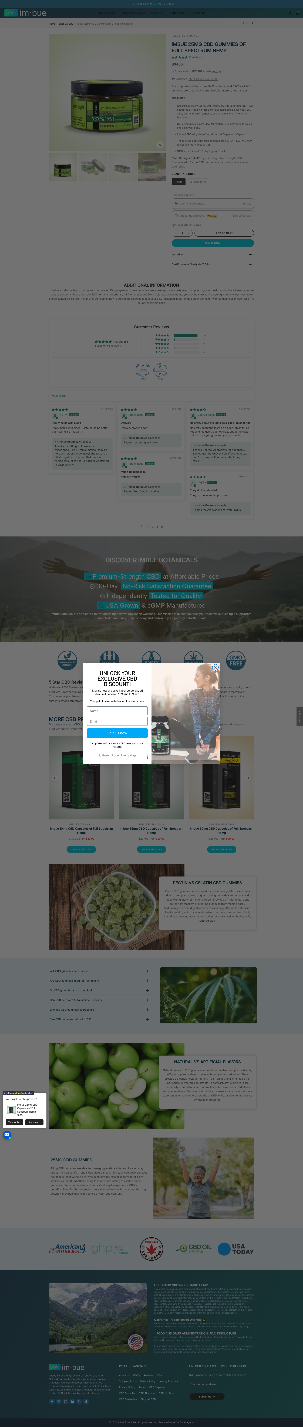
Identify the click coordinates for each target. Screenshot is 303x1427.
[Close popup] (42, 1096)
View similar (14, 1122)
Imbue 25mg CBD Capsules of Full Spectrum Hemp (27, 1108)
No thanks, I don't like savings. (117, 755)
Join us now (117, 733)
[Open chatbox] (7, 1136)
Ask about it (34, 1122)
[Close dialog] (215, 667)
